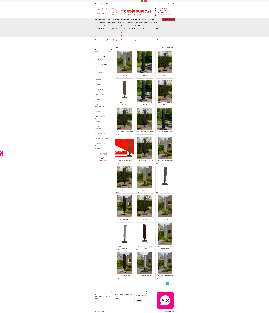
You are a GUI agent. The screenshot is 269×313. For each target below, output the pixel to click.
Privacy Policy (97, 300)
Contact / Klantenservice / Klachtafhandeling (124, 294)
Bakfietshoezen (101, 19)
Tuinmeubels (111, 28)
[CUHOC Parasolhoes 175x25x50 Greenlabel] (144, 234)
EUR (171, 3)
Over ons (96, 294)
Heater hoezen (119, 28)
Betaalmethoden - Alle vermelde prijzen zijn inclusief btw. (103, 303)
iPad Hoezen (133, 19)
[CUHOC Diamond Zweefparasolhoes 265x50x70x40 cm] (165, 234)
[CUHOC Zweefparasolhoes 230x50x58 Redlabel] (165, 62)
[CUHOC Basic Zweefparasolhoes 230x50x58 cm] (124, 91)
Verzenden (117, 300)
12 (115, 47)
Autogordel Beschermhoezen (151, 32)
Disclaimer (97, 298)
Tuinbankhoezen (111, 22)
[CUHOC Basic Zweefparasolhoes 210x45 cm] (165, 177)
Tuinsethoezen (101, 22)
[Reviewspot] (104, 154)
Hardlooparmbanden (136, 28)
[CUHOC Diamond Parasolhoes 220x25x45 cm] (124, 148)
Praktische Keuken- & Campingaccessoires (117, 32)
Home (155, 39)
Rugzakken (111, 35)
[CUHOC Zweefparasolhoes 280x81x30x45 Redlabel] (124, 206)
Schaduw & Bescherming (100, 32)
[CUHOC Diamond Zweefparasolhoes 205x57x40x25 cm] (165, 148)
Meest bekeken (169, 47)
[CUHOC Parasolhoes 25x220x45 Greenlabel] (124, 177)
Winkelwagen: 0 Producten (106, 3)
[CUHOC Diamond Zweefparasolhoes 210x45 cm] (144, 177)
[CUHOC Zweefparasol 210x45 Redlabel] (144, 119)
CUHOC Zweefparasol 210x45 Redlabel (144, 131)
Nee (145, 1)
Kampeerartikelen (155, 28)
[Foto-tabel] (162, 48)
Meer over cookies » (152, 1)
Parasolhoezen (130, 22)
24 (121, 47)
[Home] (134, 11)
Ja (142, 1)
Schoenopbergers (119, 35)
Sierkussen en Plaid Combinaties (136, 32)
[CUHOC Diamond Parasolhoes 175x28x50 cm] (165, 206)
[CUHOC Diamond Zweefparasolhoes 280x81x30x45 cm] (165, 263)
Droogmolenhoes (116, 25)
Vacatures (117, 298)
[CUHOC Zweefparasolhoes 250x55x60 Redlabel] (124, 119)
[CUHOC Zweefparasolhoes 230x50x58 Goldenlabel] (144, 62)
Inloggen (97, 3)
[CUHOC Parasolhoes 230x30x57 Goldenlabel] (144, 91)
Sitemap (116, 296)
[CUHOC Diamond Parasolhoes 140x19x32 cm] (144, 263)
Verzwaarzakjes (127, 28)
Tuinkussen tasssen (120, 22)
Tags (158, 39)
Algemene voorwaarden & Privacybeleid (103, 296)
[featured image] (165, 300)
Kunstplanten (154, 25)
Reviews (117, 302)
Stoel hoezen (106, 25)
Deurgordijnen (146, 28)
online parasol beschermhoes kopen (167, 39)
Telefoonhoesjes (124, 19)
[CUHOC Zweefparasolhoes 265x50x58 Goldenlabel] (165, 119)
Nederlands (173, 3)
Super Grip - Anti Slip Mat (101, 28)
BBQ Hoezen (150, 19)
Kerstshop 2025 (136, 25)
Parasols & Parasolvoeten (141, 22)
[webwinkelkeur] (104, 159)
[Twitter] (168, 3)
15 (117, 47)
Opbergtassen (146, 25)
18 (119, 47)
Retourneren (97, 306)
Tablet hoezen (142, 19)
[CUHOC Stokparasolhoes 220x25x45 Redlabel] (144, 148)
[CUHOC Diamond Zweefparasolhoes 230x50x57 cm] (124, 62)
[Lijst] (164, 48)
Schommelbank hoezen (126, 25)
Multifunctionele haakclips (101, 35)
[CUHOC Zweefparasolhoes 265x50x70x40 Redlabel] (124, 263)
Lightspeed (101, 311)
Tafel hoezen (98, 25)
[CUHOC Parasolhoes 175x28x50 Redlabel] (165, 91)
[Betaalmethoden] (164, 311)
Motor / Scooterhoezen (113, 19)
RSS (105, 311)
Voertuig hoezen (153, 22)
